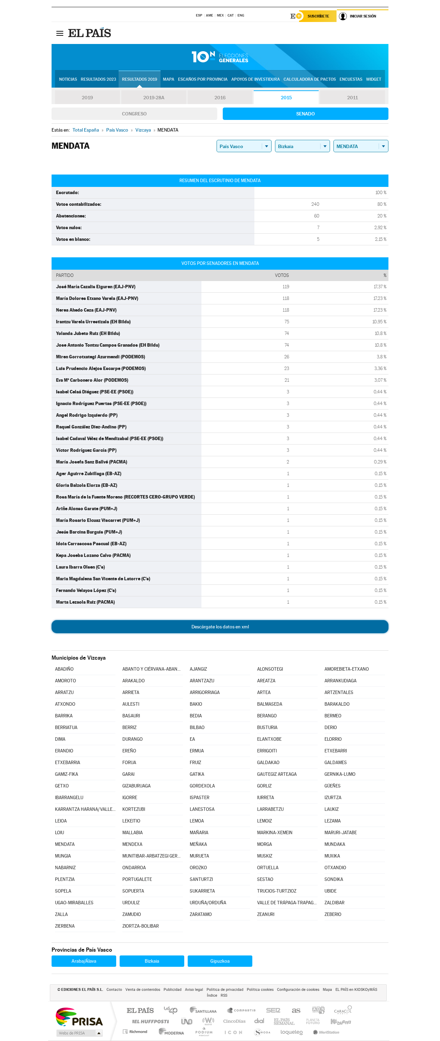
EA (192, 739)
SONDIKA (333, 879)
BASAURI (131, 715)
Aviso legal (194, 989)
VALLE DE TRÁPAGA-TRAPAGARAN (287, 902)
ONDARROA (134, 867)
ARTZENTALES (338, 692)
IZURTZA (332, 797)
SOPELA (63, 891)
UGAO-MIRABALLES (74, 902)
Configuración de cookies (298, 989)
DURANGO (132, 739)
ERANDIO (64, 750)
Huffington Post (149, 1021)
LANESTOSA (202, 809)
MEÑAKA (198, 844)
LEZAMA (332, 821)
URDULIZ (131, 902)
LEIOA (61, 821)
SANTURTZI (201, 879)
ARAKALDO (133, 680)
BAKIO (196, 704)
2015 (286, 97)
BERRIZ (129, 727)
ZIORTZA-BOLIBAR (140, 926)
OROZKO (198, 867)
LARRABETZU (270, 809)
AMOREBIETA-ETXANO (346, 669)
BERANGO (267, 715)
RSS (224, 995)
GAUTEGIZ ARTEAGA (277, 774)
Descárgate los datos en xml (220, 626)
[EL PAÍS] (90, 33)
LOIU (59, 832)
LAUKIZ (331, 809)
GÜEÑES (332, 785)
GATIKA (197, 774)
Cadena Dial (259, 1021)
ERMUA (197, 750)
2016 (220, 97)
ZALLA (61, 914)
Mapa (168, 79)
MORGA (264, 844)
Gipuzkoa (220, 961)
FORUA (129, 762)
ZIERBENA (65, 926)
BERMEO (332, 715)
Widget (373, 79)
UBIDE (330, 891)
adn (316, 1011)
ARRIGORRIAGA (205, 692)
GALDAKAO (268, 762)
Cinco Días (233, 1021)
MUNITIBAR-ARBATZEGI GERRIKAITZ (152, 856)
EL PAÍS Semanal (284, 1021)
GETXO (62, 785)
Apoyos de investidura (255, 79)
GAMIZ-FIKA (66, 774)
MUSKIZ (264, 856)
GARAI (128, 774)
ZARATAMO (201, 914)
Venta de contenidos (142, 989)
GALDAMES (335, 762)
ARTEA (264, 692)
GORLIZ (264, 785)
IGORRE (129, 797)
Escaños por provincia (203, 79)
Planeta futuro (310, 1021)
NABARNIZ (65, 867)
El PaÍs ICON (233, 1031)
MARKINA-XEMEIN (275, 832)
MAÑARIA (199, 832)
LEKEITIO (131, 821)
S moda (262, 1031)
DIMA (60, 739)
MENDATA (65, 844)
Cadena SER (271, 1011)
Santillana (205, 1011)
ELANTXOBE (269, 739)
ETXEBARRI (335, 750)
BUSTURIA (267, 727)
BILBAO (197, 727)
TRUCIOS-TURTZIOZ (276, 891)
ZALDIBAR (334, 902)
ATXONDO (65, 704)
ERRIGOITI (267, 750)
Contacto (114, 989)
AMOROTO (65, 680)
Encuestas (351, 79)
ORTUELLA (267, 867)
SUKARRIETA (202, 891)
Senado (305, 113)
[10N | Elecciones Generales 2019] (220, 57)
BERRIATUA (66, 727)
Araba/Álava (84, 961)
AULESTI (130, 704)
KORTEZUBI (133, 809)
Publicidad (173, 989)
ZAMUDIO (131, 914)
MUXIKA (332, 856)
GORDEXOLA (202, 785)
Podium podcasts (203, 1031)
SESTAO (265, 879)
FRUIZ (195, 762)
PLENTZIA (65, 879)
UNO (187, 1021)
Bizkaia (152, 961)
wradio (207, 1021)
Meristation (325, 1031)
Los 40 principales (173, 1011)
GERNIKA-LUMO (339, 774)
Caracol (341, 1011)
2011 (352, 97)
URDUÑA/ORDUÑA (208, 902)
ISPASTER (199, 797)
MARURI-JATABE (340, 832)
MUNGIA (63, 856)
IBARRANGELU (69, 797)
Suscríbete (318, 16)
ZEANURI (265, 914)
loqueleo (292, 1031)
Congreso (134, 113)
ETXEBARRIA (67, 762)
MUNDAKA (334, 844)
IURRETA (265, 797)
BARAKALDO (337, 704)
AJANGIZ (198, 669)
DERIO (330, 727)
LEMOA (197, 821)
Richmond (136, 1031)
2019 (87, 97)
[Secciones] (60, 33)
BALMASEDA (269, 704)
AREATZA (266, 680)
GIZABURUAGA (136, 785)
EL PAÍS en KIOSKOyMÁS (356, 989)
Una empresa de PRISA (79, 1016)
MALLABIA (132, 832)
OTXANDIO (335, 867)
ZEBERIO (332, 914)
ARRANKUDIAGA (340, 680)
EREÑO (129, 750)
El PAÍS (140, 1011)
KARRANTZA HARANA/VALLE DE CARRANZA (85, 809)
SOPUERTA (133, 891)
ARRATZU (64, 692)
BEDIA (196, 715)
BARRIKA (64, 715)
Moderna (170, 1031)
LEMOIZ (264, 821)
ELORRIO (333, 739)
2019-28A (153, 97)
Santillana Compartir (241, 1011)
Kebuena (335, 1021)
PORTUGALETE (137, 879)
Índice (212, 995)
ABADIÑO (64, 669)
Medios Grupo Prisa (78, 1033)
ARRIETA (130, 692)
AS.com (293, 1011)
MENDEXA (132, 844)
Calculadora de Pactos (310, 79)
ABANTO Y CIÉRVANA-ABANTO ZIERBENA (152, 669)
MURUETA (199, 856)
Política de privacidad (225, 989)
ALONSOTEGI (270, 669)
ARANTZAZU (202, 680)
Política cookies (260, 989)
